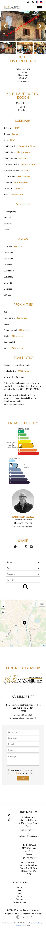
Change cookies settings (31, 913)
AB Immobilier (23, 697)
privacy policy (13, 773)
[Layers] (42, 603)
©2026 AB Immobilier (16, 910)
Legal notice (34, 910)
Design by (26, 917)
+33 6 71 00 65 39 (24, 523)
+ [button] (3, 602)
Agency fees (12, 913)
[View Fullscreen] (3, 612)
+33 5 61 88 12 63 (25, 715)
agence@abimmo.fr (25, 526)
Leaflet (43, 645)
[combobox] (23, 562)
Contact (23, 110)
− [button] (3, 606)
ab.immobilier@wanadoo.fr (25, 718)
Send (23, 778)
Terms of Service (21, 925)
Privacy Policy (38, 923)
